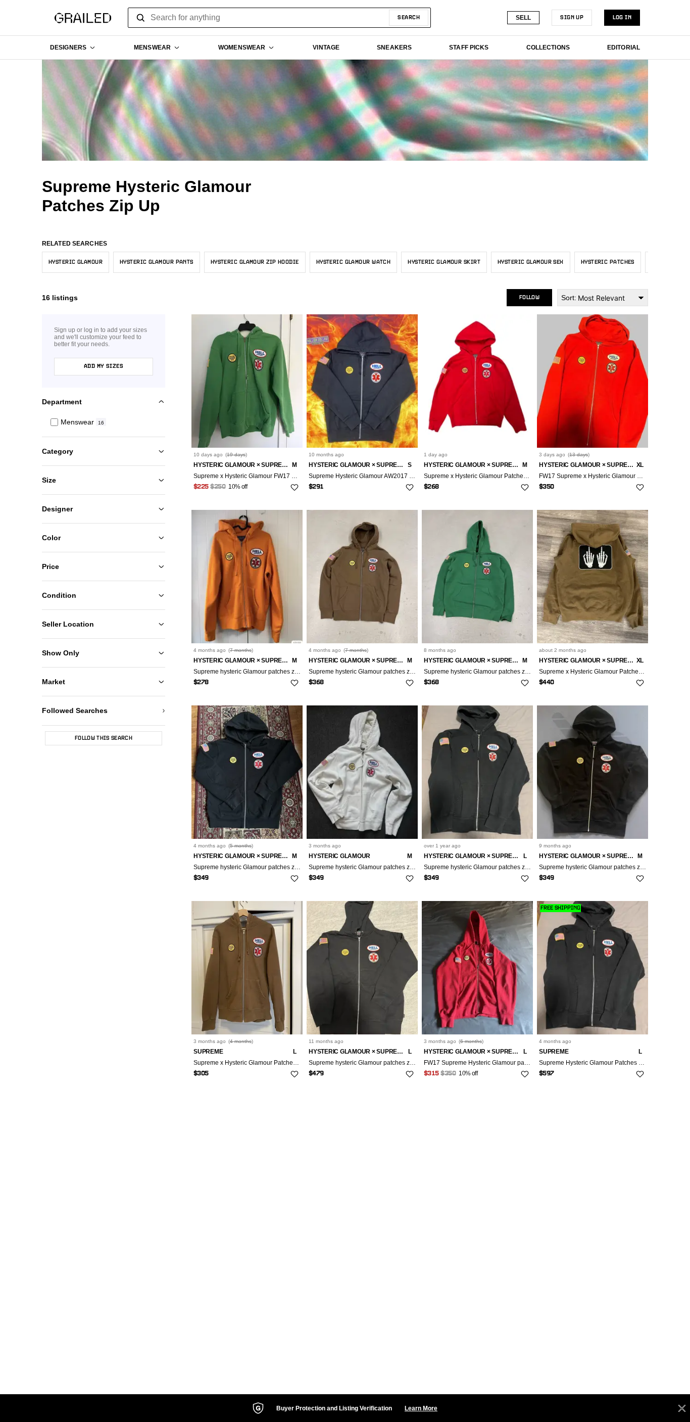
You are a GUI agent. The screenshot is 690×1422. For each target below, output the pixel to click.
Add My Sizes (103, 366)
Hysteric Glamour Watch (353, 262)
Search (409, 17)
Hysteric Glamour (75, 262)
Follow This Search (103, 738)
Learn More (421, 1408)
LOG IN (622, 17)
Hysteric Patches (607, 262)
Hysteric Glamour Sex (531, 262)
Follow (529, 297)
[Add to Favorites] (294, 488)
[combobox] (279, 18)
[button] (104, 422)
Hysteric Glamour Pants (156, 262)
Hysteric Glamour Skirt (444, 262)
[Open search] (141, 18)
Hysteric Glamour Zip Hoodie (255, 262)
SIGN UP (571, 17)
